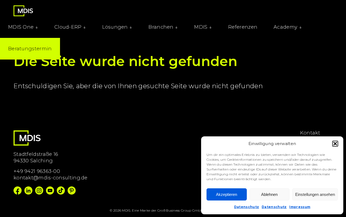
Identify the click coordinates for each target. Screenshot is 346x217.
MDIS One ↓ (23, 27)
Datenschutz (246, 207)
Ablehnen (269, 194)
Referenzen (242, 27)
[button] (335, 143)
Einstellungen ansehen (315, 194)
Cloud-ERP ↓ (70, 27)
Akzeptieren (226, 194)
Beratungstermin (30, 49)
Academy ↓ (288, 27)
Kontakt (310, 132)
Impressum (299, 207)
